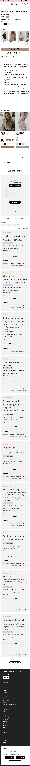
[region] (14, 190)
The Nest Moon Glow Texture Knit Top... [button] (17, 263)
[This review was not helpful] (25, 265)
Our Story (4, 711)
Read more (9, 500)
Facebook (4, 738)
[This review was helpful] (23, 265)
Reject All (10, 757)
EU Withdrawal (5, 690)
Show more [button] (19, 224)
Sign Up (6, 677)
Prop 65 (4, 698)
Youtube (4, 740)
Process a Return (6, 688)
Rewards (4, 715)
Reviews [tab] (3, 162)
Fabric (3, 103)
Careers (4, 727)
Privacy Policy (5, 694)
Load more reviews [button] (15, 662)
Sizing (3, 98)
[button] (1, 4)
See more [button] (5, 260)
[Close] (27, 747)
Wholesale (5, 723)
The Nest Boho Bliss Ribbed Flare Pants (21, 133)
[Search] (22, 4)
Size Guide (26, 21)
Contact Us (5, 692)
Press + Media (5, 721)
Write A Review (15, 202)
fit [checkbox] (5, 224)
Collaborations (5, 725)
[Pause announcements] (28, 1)
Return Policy (5, 686)
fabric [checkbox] (9, 224)
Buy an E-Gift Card (6, 717)
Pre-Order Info (5, 719)
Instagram (5, 734)
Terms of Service (6, 696)
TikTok (4, 736)
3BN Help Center (6, 684)
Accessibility (5, 702)
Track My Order (6, 700)
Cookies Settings (15, 761)
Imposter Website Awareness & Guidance (11, 704)
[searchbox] (7, 218)
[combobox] (23, 228)
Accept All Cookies (20, 757)
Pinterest (4, 742)
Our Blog (4, 713)
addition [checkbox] (14, 224)
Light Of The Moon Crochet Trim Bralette (6, 133)
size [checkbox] (2, 224)
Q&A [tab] (8, 162)
